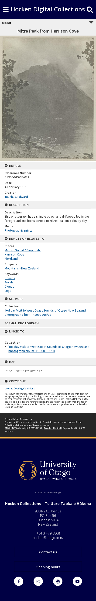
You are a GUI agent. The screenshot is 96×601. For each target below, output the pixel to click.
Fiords (9, 282)
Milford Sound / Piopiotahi (23, 250)
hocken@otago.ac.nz (48, 537)
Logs (8, 291)
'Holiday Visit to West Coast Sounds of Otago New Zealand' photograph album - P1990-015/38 (49, 349)
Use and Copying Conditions (20, 388)
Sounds (10, 278)
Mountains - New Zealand (22, 268)
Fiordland (11, 258)
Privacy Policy (11, 419)
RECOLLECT (10, 428)
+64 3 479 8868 (48, 533)
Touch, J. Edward (16, 197)
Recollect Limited (52, 428)
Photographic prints (18, 230)
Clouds (9, 286)
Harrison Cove (14, 254)
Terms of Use (26, 419)
